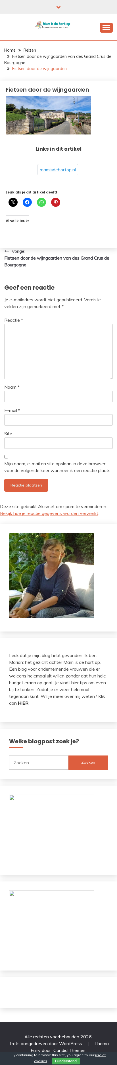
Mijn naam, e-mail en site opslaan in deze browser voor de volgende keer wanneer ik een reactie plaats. (57, 467)
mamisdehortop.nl (58, 169)
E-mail (12, 410)
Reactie (13, 320)
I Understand (66, 1061)
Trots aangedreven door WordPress (46, 1043)
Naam (12, 387)
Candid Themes (69, 1050)
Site (8, 433)
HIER (23, 703)
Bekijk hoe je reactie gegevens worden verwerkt (49, 513)
